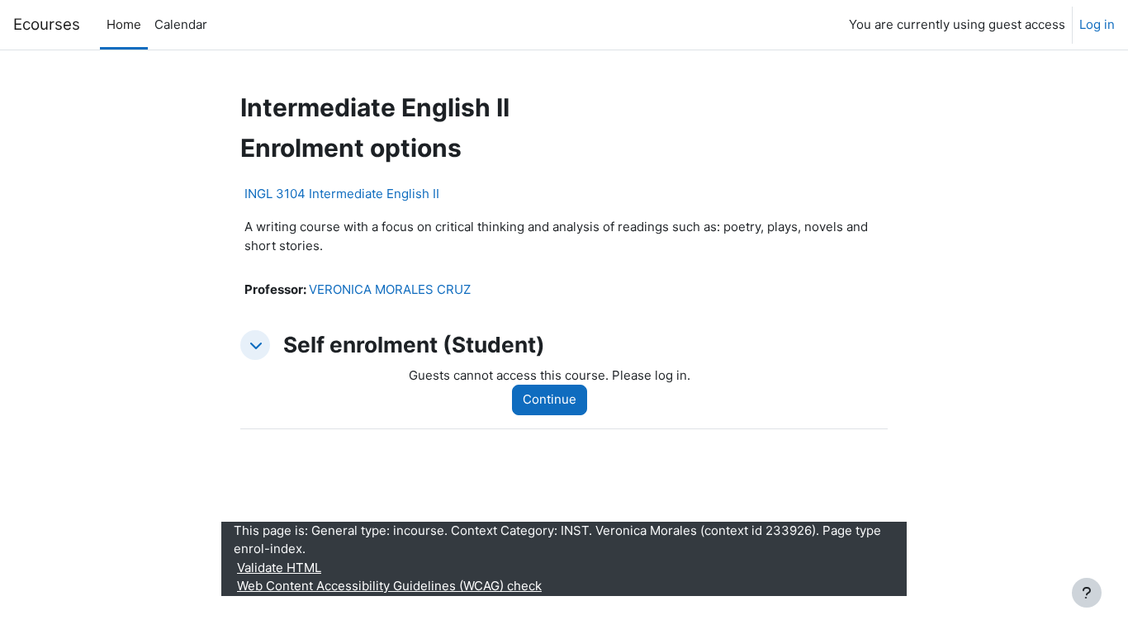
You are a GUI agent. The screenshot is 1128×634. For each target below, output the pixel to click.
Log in (1097, 24)
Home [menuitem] (124, 24)
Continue (549, 399)
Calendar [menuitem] (180, 24)
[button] (255, 345)
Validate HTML (279, 567)
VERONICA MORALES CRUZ (390, 289)
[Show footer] (1087, 593)
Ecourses (46, 24)
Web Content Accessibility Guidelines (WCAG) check (389, 586)
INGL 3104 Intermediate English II (341, 193)
